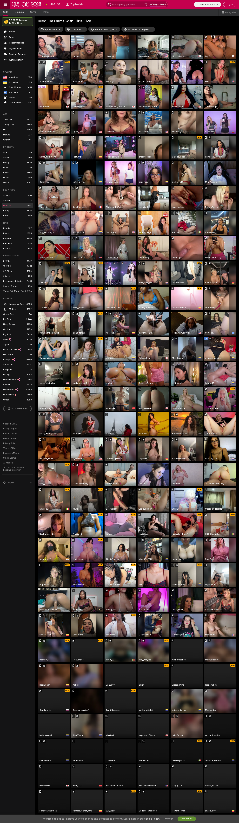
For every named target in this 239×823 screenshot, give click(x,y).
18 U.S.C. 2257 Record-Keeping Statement (14, 469)
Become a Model (11, 453)
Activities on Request (138, 29)
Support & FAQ (10, 424)
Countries (76, 29)
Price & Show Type (104, 29)
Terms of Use (9, 448)
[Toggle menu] (5, 4)
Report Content (10, 433)
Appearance (51, 29)
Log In (230, 4)
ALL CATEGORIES (19, 408)
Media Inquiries (10, 438)
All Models (8, 463)
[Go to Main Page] (26, 4)
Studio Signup (10, 458)
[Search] (146, 4)
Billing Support (10, 429)
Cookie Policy (151, 818)
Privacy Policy (10, 443)
